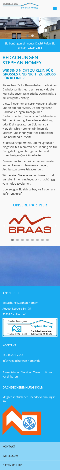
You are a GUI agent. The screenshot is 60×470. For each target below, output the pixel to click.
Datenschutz (12, 465)
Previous (5, 28)
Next (55, 28)
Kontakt (8, 446)
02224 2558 (35, 47)
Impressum (10, 456)
